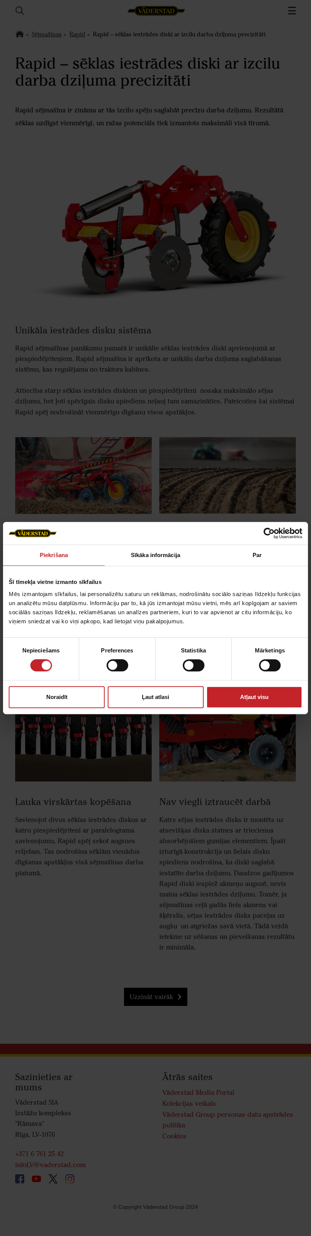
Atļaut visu (254, 697)
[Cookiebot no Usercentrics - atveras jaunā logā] (269, 533)
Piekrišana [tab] (54, 555)
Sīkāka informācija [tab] (155, 555)
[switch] (117, 671)
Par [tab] (257, 555)
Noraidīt (57, 697)
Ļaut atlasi (155, 697)
